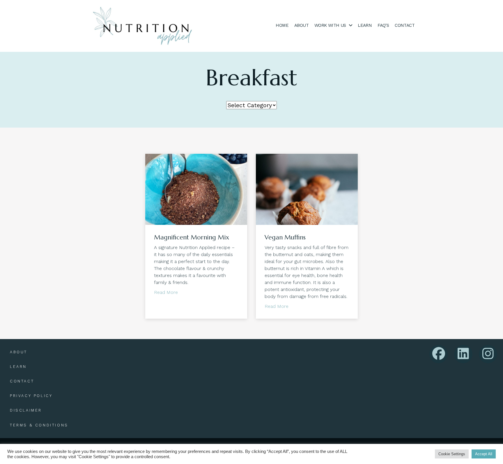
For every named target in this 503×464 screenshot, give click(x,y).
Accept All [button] (483, 454)
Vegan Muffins (285, 237)
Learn (18, 366)
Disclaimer (26, 410)
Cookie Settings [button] (451, 454)
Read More (166, 292)
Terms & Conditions (39, 425)
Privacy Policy (31, 396)
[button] (438, 354)
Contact (22, 381)
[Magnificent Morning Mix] (196, 188)
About (18, 352)
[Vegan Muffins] (307, 188)
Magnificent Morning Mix (191, 237)
